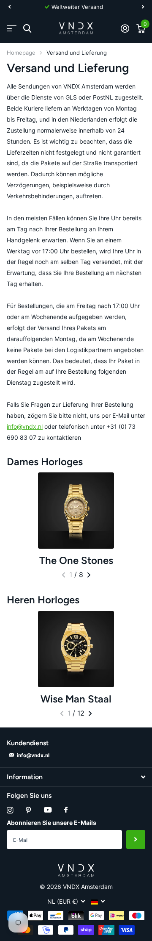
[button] (9, 7)
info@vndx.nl (25, 426)
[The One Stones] (76, 510)
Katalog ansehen (11, 28)
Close (76, 777)
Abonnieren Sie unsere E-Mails (51, 822)
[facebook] (66, 810)
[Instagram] (10, 810)
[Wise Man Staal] (76, 649)
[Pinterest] (28, 810)
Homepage (21, 52)
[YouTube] (48, 810)
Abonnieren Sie (135, 839)
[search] (27, 28)
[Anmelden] (124, 28)
